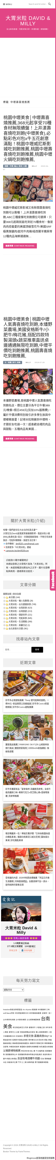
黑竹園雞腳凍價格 (41, 1062)
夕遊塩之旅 (40, 1027)
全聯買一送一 (47, 1013)
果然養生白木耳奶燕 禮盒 (38, 1040)
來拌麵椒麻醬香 (35, 1013)
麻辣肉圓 (30, 1062)
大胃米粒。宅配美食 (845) (20, 618)
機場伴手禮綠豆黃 (37, 1043)
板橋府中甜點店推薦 (20, 1040)
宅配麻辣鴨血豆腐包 (27, 1032)
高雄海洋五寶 (12, 1062)
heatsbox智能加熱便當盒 (12, 1009)
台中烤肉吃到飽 (9, 1020)
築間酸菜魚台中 (11, 1054)
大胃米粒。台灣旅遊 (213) (20, 611)
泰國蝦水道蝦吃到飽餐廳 (29, 1047)
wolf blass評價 (8, 1013)
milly (34, 166)
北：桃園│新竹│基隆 (13, 362)
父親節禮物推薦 (12, 1050)
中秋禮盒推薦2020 (22, 1013)
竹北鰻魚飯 (40, 1051)
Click (53, 580)
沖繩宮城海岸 (14, 1047)
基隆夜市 (32, 1027)
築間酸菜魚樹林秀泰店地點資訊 (30, 1054)
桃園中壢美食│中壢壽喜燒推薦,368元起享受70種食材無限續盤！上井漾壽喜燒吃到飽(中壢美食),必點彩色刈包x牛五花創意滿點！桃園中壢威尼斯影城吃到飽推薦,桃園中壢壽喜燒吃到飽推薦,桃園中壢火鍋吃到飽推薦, (27, 138)
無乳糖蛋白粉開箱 (46, 1047)
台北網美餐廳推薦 (33, 1020)
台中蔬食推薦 (21, 1020)
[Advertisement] (28, 67)
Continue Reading (24, 246)
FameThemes (24, 1152)
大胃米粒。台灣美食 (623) (20, 608)
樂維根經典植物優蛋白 (20, 1043)
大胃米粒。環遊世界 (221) (20, 615)
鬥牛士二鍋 (22, 1062)
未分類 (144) (14, 597)
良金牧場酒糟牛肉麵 (28, 1058)
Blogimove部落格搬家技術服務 (40, 1158)
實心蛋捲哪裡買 (42, 1032)
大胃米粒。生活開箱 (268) (20, 621)
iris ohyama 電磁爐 (30, 1009)
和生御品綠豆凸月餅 (20, 1027)
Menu (9, 4)
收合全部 (17, 594)
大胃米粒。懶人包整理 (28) (21, 601)
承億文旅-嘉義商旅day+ (36, 1035)
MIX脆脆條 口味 (44, 1009)
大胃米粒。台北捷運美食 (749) (22, 604)
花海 (42, 1059)
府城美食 (19, 1036)
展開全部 (7, 594)
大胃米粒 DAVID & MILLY (28, 20)
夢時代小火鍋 (14, 1032)
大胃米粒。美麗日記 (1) (19, 625)
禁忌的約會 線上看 (28, 1051)
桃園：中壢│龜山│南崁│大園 (16, 166)
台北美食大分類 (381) (18, 628)
